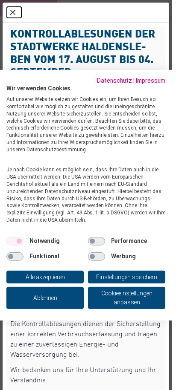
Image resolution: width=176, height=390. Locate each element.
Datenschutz (114, 80)
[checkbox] (14, 241)
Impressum (150, 80)
